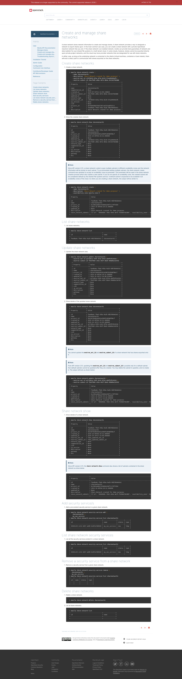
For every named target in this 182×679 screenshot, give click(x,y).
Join (116, 19)
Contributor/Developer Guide (43, 71)
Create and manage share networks (49, 52)
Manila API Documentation (46, 48)
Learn (102, 19)
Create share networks (41, 87)
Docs (110, 19)
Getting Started (76, 665)
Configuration (37, 66)
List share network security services (45, 98)
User (34, 46)
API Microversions (39, 73)
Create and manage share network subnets (52, 54)
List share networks (39, 89)
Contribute (55, 671)
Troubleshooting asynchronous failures (50, 56)
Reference (36, 76)
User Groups (55, 663)
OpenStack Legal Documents (105, 639)
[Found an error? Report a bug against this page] (150, 34)
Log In (124, 19)
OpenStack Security (37, 665)
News (32, 673)
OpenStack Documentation (47, 34)
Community (70, 19)
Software (49, 19)
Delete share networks (40, 102)
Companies (55, 669)
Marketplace (82, 19)
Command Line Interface (41, 68)
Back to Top (147, 2)
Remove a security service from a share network (49, 100)
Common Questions (36, 667)
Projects (33, 663)
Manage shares (42, 50)
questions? (130, 643)
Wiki (73, 669)
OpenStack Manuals (78, 663)
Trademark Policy (98, 665)
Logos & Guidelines (98, 663)
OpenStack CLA (97, 669)
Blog (32, 669)
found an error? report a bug (136, 639)
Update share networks (41, 91)
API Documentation (77, 667)
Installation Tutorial (39, 59)
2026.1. (94, 2)
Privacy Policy (97, 667)
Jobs (53, 667)
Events (93, 19)
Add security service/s (40, 96)
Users (59, 19)
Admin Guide (37, 63)
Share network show (40, 93)
